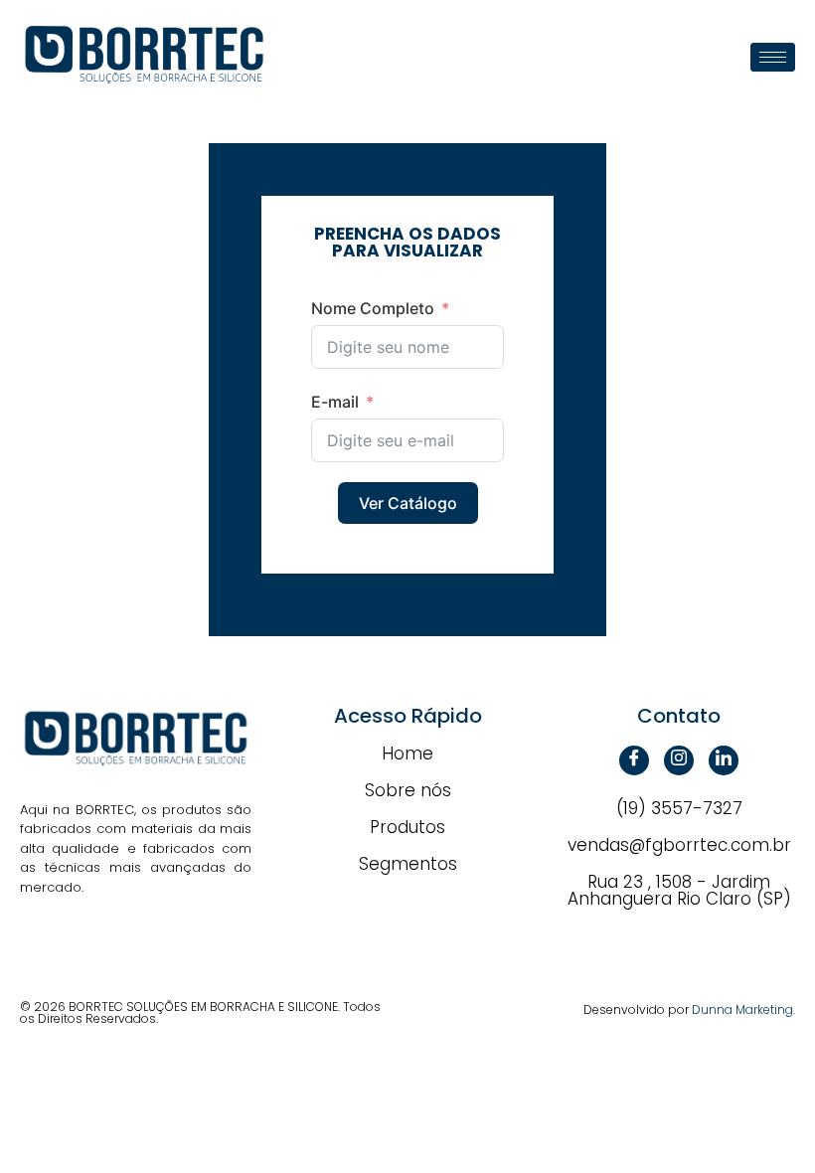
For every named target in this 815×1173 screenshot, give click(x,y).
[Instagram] (679, 760)
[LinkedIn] (723, 760)
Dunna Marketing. (743, 1009)
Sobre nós (408, 790)
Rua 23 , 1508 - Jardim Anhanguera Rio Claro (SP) (679, 890)
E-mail (335, 402)
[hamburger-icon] (772, 57)
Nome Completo (372, 308)
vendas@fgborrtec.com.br (679, 845)
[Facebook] (634, 760)
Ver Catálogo (408, 503)
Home (407, 753)
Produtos (407, 827)
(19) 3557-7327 (679, 808)
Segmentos (408, 864)
